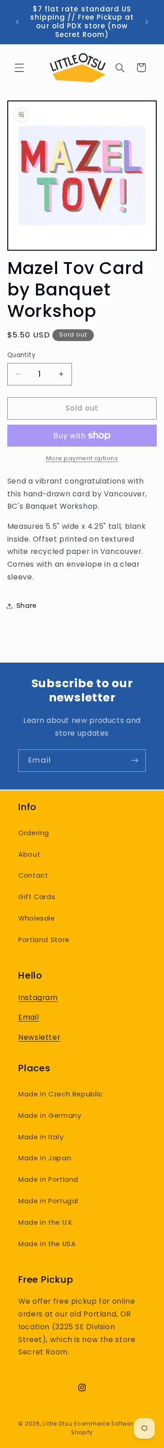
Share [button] (26, 605)
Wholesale (36, 918)
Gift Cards (36, 896)
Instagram (38, 997)
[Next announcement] (147, 22)
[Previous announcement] (17, 22)
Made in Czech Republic (60, 1094)
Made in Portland (48, 1179)
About (29, 854)
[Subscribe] (134, 760)
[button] (19, 67)
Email (28, 1017)
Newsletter (39, 1037)
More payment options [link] (82, 458)
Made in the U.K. (46, 1222)
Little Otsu (57, 1423)
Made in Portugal (48, 1201)
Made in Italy (40, 1137)
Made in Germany (49, 1115)
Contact (33, 875)
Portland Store (44, 939)
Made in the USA (47, 1243)
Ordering (33, 832)
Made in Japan (44, 1158)
